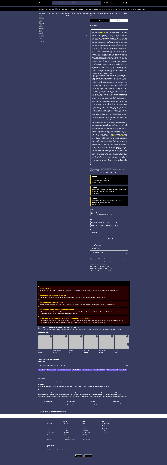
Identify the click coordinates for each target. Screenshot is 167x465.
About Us (65, 423)
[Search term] (99, 3)
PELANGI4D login (51, 9)
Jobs (64, 434)
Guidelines (85, 430)
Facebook (106, 426)
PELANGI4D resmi (112, 9)
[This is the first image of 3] (45, 35)
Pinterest (106, 432)
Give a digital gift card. (105, 248)
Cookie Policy (64, 449)
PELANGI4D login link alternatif (66, 9)
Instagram (106, 423)
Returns (84, 425)
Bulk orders (49, 439)
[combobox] (76, 3)
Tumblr (106, 430)
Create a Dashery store (69, 439)
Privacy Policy (58, 449)
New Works (49, 428)
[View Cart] (126, 2)
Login (48, 434)
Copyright (84, 434)
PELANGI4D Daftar (79, 9)
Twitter (106, 428)
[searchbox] (83, 365)
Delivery (84, 423)
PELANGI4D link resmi (123, 9)
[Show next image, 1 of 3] (86, 35)
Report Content (44, 411)
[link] (42, 370)
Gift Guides (49, 423)
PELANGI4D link (103, 9)
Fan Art (48, 425)
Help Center (85, 428)
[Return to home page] (44, 3)
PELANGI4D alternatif (135, 9)
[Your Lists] (123, 2)
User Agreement (50, 449)
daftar (48, 437)
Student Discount (51, 432)
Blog (48, 430)
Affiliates (65, 430)
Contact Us (85, 437)
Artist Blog (66, 437)
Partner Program (67, 428)
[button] (41, 15)
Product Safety (86, 432)
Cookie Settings (86, 439)
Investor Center (67, 425)
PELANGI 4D (145, 9)
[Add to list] (51, 336)
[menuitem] (42, 9)
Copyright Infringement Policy (58, 411)
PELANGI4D (42, 9)
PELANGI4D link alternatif (92, 9)
